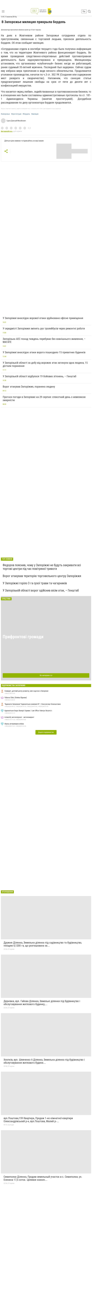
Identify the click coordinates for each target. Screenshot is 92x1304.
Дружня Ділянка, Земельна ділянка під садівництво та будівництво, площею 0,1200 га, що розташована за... (43, 944)
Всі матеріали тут (46, 675)
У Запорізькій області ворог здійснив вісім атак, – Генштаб (41, 590)
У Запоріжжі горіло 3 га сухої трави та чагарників (35, 583)
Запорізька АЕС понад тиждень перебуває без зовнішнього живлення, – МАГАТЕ (44, 340)
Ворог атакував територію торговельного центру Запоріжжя (42, 576)
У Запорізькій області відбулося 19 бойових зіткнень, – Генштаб (39, 376)
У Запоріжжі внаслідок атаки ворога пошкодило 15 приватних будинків (44, 352)
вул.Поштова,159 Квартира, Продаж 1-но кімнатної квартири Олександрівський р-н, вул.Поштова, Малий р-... (38, 1120)
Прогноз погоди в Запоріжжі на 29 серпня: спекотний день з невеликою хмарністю (44, 398)
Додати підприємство (46, 732)
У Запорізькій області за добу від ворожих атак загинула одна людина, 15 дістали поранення (45, 364)
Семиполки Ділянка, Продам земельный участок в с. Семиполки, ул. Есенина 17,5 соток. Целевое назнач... (43, 1178)
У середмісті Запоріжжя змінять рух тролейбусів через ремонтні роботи (44, 328)
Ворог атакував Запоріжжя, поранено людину (29, 386)
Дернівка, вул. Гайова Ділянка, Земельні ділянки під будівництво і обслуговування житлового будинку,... (42, 1003)
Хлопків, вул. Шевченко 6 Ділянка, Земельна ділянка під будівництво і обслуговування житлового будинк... (44, 1061)
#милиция (34, 114)
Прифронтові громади (23, 636)
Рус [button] (84, 11)
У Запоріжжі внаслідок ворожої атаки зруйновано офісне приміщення (43, 318)
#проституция (16, 114)
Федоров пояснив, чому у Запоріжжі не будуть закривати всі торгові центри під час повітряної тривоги (42, 567)
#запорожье (5, 114)
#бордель (26, 114)
